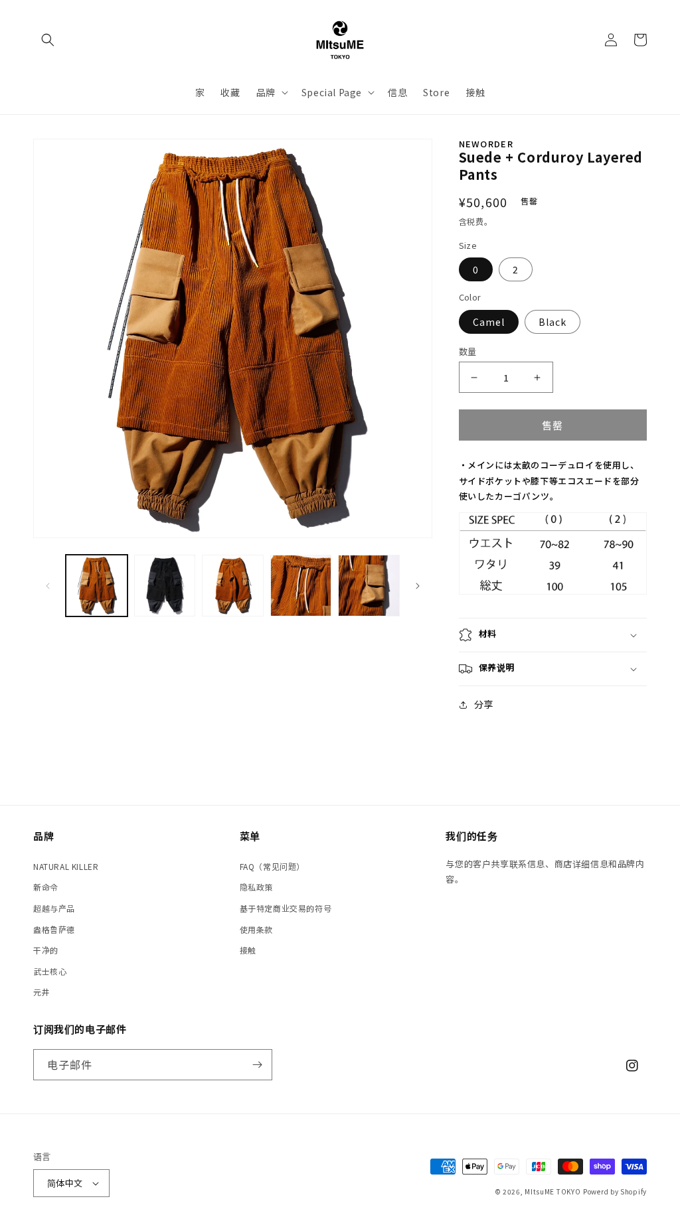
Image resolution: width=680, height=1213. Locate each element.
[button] (47, 39)
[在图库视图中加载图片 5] (369, 585)
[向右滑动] (417, 586)
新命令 (45, 886)
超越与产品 (54, 908)
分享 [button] (483, 704)
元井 (41, 991)
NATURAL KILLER (65, 866)
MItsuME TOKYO (552, 1191)
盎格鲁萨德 (54, 929)
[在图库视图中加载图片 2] (165, 585)
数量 (468, 351)
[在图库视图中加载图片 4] (301, 585)
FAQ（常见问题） (272, 866)
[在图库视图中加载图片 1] (97, 585)
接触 (248, 950)
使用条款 (256, 929)
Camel (489, 321)
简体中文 (65, 1183)
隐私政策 (256, 886)
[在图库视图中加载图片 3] (233, 585)
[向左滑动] (47, 586)
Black (552, 321)
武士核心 (49, 971)
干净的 (45, 950)
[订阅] (257, 1064)
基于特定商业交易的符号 (286, 908)
